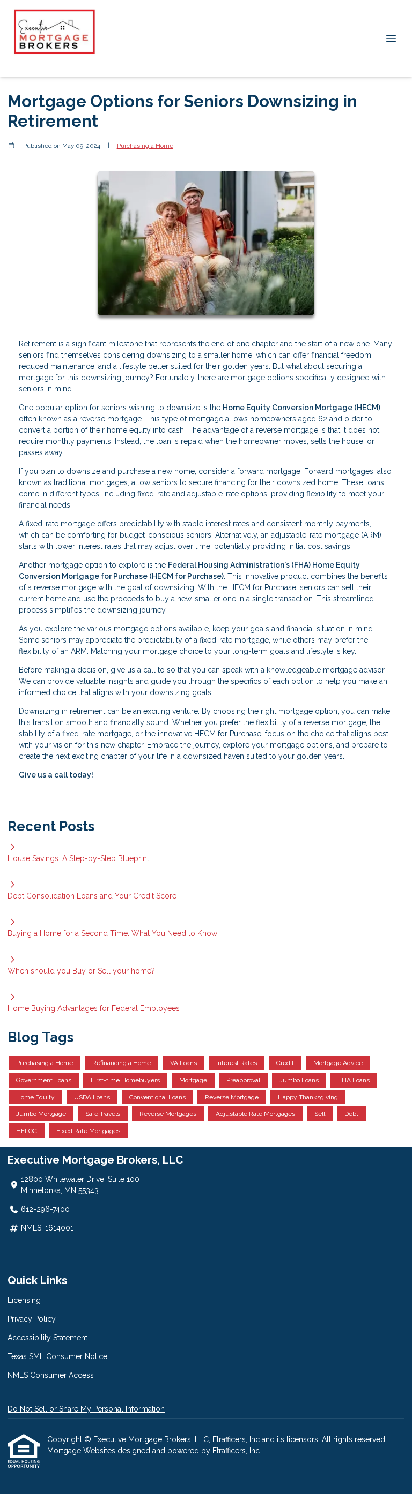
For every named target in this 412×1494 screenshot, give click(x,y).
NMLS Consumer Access (51, 1375)
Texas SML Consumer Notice (57, 1356)
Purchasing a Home (145, 145)
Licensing (24, 1300)
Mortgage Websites (82, 1450)
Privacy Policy (32, 1319)
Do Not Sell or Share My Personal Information (86, 1409)
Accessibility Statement (47, 1337)
